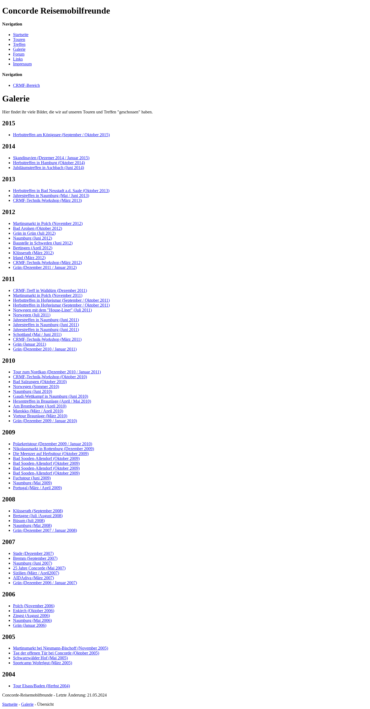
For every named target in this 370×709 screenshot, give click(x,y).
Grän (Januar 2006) (29, 625)
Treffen (19, 44)
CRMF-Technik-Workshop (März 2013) (47, 200)
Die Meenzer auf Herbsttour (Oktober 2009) (51, 453)
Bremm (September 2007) (35, 558)
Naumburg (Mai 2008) (32, 525)
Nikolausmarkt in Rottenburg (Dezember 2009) (53, 448)
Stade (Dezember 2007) (33, 553)
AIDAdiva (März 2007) (33, 578)
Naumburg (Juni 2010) (32, 391)
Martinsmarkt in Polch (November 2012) (48, 223)
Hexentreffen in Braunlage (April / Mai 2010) (52, 401)
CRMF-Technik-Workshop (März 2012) (47, 262)
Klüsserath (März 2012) (33, 252)
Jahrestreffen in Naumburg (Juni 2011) (46, 319)
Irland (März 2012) (29, 257)
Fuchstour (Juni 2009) (32, 478)
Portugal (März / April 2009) (37, 487)
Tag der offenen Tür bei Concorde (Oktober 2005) (56, 653)
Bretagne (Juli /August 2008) (38, 515)
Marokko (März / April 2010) (38, 411)
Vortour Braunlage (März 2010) (40, 416)
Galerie (19, 49)
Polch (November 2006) (33, 605)
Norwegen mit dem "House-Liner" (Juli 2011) (52, 310)
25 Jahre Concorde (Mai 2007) (39, 568)
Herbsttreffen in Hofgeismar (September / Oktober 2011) (61, 300)
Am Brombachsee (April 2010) (39, 406)
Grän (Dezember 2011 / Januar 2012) (45, 267)
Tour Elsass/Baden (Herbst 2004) (41, 685)
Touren (19, 39)
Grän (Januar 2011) (29, 344)
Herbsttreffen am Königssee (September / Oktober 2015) (61, 134)
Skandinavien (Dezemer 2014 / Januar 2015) (51, 157)
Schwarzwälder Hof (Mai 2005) (40, 658)
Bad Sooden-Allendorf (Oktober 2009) (46, 458)
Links (18, 59)
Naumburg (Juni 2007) (32, 563)
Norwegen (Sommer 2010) (36, 386)
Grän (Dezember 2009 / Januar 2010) (45, 420)
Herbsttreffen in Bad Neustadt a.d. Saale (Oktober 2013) (61, 190)
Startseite (20, 34)
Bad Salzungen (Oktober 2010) (40, 381)
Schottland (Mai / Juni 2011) (37, 334)
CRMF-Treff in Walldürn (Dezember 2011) (50, 290)
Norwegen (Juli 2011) (31, 315)
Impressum (22, 64)
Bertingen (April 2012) (32, 248)
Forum (18, 54)
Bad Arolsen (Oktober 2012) (37, 228)
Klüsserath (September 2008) (38, 510)
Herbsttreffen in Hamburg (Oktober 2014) (49, 162)
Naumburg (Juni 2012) (32, 238)
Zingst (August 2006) (31, 615)
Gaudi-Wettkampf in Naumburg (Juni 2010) (50, 396)
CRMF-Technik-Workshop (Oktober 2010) (50, 376)
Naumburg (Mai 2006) (32, 620)
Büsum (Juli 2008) (29, 520)
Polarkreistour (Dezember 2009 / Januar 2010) (52, 443)
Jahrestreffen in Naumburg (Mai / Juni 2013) (51, 195)
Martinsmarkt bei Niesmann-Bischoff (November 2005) (60, 648)
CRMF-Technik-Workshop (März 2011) (47, 339)
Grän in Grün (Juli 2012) (34, 233)
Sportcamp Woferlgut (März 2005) (42, 662)
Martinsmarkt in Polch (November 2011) (47, 295)
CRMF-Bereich (26, 85)
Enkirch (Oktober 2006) (33, 610)
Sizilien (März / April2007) (36, 573)
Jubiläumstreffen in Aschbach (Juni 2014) (48, 167)
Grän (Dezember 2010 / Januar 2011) (45, 349)
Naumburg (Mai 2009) (32, 483)
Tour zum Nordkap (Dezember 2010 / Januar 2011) (57, 372)
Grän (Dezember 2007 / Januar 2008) (45, 530)
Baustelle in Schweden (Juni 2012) (43, 243)
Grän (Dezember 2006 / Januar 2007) (45, 582)
